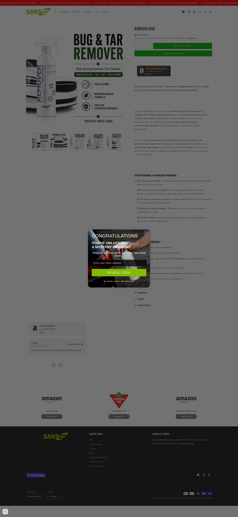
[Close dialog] (146, 233)
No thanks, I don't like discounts (119, 281)
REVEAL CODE (119, 272)
